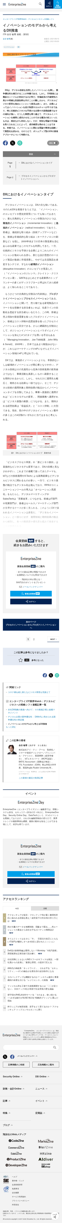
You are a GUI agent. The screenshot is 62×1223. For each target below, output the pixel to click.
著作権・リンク (18, 1180)
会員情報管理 (17, 1184)
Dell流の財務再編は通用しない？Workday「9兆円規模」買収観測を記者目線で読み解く (33, 952)
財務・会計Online (12, 1088)
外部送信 (15, 1204)
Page (10, 177)
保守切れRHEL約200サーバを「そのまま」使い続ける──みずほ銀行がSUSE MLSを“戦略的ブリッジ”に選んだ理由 (32, 997)
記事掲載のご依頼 (16, 1064)
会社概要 (15, 1192)
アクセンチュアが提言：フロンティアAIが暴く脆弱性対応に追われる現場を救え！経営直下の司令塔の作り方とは (32, 917)
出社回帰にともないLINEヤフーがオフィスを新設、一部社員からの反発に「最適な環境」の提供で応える (32, 961)
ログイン (32, 601)
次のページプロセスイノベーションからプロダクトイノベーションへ (31, 624)
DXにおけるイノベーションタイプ (36, 162)
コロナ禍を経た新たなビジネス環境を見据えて (29, 692)
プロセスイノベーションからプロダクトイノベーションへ (38, 177)
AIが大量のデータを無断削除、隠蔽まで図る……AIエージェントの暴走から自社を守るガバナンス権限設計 (32, 928)
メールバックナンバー (33, 586)
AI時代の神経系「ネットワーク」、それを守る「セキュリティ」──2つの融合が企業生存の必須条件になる (32, 970)
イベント (40, 1100)
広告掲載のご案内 (46, 1064)
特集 (5, 1112)
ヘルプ (14, 1176)
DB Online (40, 1076)
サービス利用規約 (19, 1196)
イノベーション (9, 47)
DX (18, 47)
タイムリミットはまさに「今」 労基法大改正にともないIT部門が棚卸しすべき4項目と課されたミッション (32, 940)
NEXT (52, 639)
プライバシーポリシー (20, 1200)
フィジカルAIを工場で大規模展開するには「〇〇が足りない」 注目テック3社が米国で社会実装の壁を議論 (32, 987)
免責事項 (15, 1188)
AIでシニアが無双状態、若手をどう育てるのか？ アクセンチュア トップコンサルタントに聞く (32, 1008)
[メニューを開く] (4, 4)
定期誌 (38, 1112)
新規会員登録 (32, 593)
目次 (31, 154)
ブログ (6, 1125)
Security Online (11, 1076)
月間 (45, 908)
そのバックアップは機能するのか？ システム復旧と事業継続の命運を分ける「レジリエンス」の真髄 (33, 978)
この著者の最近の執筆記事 (31, 777)
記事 (5, 1100)
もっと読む (11, 726)
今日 (17, 908)
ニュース (40, 1088)
